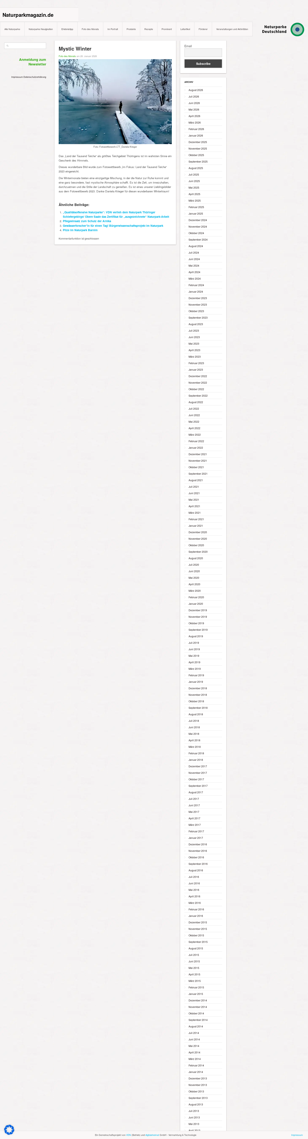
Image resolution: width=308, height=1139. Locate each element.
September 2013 (198, 1098)
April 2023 (194, 350)
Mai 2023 (194, 343)
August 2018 (196, 714)
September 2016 (198, 863)
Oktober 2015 (196, 935)
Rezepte (148, 29)
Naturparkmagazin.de (28, 14)
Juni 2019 (194, 649)
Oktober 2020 (196, 545)
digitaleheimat (152, 1134)
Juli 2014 (194, 1033)
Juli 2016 (194, 876)
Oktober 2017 (196, 779)
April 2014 (194, 1052)
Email (188, 46)
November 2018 (198, 694)
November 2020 (198, 538)
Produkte (131, 29)
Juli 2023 (194, 330)
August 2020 (196, 558)
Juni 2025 (194, 181)
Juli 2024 (194, 252)
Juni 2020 (194, 571)
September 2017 (198, 785)
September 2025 (198, 161)
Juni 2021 (194, 493)
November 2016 (198, 850)
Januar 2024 (196, 291)
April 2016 (194, 896)
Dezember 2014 (198, 1000)
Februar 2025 (196, 207)
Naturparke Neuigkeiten (41, 29)
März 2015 (195, 981)
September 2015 (198, 942)
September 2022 (198, 395)
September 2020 (198, 551)
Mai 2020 (194, 577)
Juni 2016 (194, 883)
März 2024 (195, 278)
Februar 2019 (196, 675)
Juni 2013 (194, 1117)
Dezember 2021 (198, 454)
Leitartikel (185, 29)
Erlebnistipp (67, 29)
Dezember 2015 (198, 922)
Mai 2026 (194, 109)
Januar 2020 (196, 603)
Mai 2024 (194, 265)
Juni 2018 (194, 727)
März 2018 (195, 746)
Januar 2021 (196, 525)
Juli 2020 (194, 564)
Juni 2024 (194, 259)
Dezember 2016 (198, 844)
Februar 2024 (196, 285)
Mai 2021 (194, 499)
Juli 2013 (194, 1111)
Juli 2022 (194, 408)
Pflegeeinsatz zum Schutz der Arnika (87, 221)
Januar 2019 (196, 681)
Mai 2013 (194, 1124)
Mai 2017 (194, 811)
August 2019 (196, 636)
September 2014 (198, 1020)
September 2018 (198, 707)
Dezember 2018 (198, 688)
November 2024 (198, 226)
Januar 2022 (196, 447)
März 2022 (195, 434)
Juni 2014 (194, 1039)
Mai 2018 (194, 733)
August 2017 (196, 792)
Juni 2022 (194, 415)
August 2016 (196, 870)
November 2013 (198, 1085)
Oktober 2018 (196, 701)
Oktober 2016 (196, 857)
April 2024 (194, 272)
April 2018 (194, 740)
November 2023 (198, 304)
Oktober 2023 (196, 311)
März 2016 (195, 902)
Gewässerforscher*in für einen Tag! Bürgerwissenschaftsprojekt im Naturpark (113, 226)
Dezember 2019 (198, 610)
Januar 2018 (196, 759)
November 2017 (198, 772)
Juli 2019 (194, 642)
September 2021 (198, 473)
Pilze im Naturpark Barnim (80, 230)
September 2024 (198, 239)
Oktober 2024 (196, 233)
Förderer (203, 29)
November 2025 (198, 148)
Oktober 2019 (196, 623)
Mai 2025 (194, 187)
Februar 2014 (196, 1065)
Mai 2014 (194, 1046)
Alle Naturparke (12, 29)
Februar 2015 (196, 987)
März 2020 (195, 590)
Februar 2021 (196, 519)
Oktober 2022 (196, 389)
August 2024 (196, 246)
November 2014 (198, 1007)
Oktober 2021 (196, 467)
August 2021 (196, 480)
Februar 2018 (196, 753)
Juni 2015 (194, 961)
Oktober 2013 (196, 1091)
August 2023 (196, 324)
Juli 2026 (194, 96)
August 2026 (196, 90)
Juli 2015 (194, 955)
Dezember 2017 (198, 766)
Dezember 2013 (198, 1078)
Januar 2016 (196, 915)
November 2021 (198, 460)
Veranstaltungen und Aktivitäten (232, 29)
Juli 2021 (194, 486)
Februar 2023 (196, 363)
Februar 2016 (196, 909)
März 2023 (195, 356)
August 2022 (196, 402)
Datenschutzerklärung (34, 76)
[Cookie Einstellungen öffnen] (9, 1133)
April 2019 (194, 662)
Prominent (167, 29)
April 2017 (194, 818)
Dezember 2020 (198, 532)
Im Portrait (112, 29)
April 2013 (194, 1130)
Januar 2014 (196, 1072)
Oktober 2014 (196, 1013)
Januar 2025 (196, 213)
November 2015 (198, 928)
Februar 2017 (196, 831)
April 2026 (194, 116)
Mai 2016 (194, 889)
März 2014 (195, 1059)
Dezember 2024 (198, 220)
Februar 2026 (196, 129)
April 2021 (194, 506)
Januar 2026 (196, 135)
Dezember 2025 (198, 142)
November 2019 (198, 616)
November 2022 (198, 382)
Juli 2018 (194, 720)
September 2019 (198, 629)
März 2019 (195, 668)
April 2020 (194, 584)
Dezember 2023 (198, 298)
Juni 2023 (194, 337)
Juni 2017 (194, 805)
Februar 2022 (196, 441)
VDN (128, 1134)
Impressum (17, 76)
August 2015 (196, 948)
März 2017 (195, 824)
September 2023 (198, 317)
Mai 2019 (194, 655)
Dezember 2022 (198, 376)
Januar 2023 (196, 369)
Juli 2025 (194, 174)
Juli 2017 (194, 798)
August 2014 (196, 1026)
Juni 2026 (194, 103)
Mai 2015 (194, 968)
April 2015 (194, 974)
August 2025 (196, 168)
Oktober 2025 (196, 155)
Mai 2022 (194, 421)
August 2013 (196, 1104)
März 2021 (195, 512)
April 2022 (194, 428)
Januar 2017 (196, 837)
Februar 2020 (196, 597)
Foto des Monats (90, 29)
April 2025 (194, 194)
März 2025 (195, 200)
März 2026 (195, 122)
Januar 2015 (196, 994)
